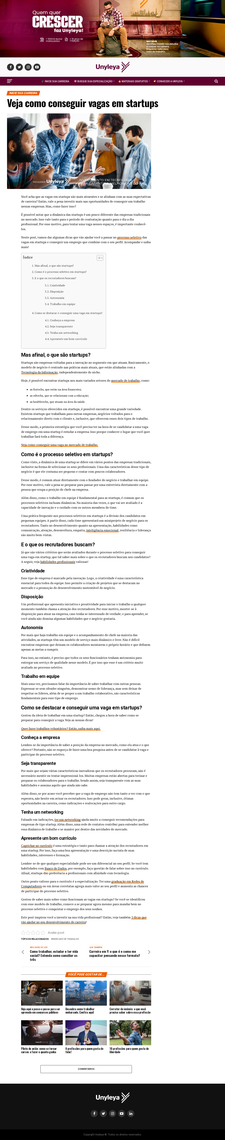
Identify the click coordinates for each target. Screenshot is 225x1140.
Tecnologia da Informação (39, 372)
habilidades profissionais (57, 562)
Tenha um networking (64, 333)
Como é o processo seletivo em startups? (60, 272)
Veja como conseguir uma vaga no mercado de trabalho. (59, 445)
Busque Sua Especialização (94, 81)
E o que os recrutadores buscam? (55, 278)
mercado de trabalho (125, 380)
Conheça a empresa (62, 320)
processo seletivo (129, 237)
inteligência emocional (102, 530)
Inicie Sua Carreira (56, 81)
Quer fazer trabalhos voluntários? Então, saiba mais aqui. (61, 728)
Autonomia (57, 298)
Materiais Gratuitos (134, 81)
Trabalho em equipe (62, 304)
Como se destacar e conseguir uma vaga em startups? (68, 313)
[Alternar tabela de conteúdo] (98, 258)
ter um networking (67, 820)
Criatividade (57, 285)
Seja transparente (61, 326)
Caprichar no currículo (36, 846)
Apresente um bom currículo (68, 339)
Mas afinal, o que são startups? (54, 266)
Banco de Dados (56, 868)
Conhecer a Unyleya (169, 81)
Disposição (56, 291)
